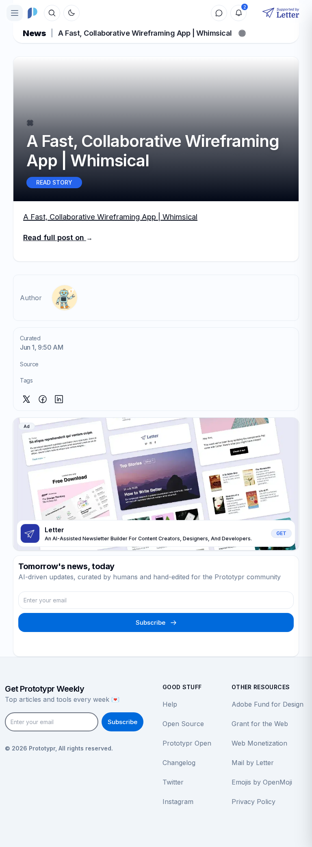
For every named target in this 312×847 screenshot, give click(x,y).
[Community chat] (219, 13)
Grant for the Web (260, 724)
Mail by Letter (253, 763)
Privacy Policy (253, 802)
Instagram (177, 802)
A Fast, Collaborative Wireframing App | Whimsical (110, 216)
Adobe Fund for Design (267, 704)
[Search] (52, 13)
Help (169, 704)
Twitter (173, 782)
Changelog (178, 763)
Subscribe (150, 622)
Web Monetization (259, 743)
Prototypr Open (186, 743)
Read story (54, 182)
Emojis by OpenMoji (262, 782)
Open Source (183, 724)
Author (31, 298)
